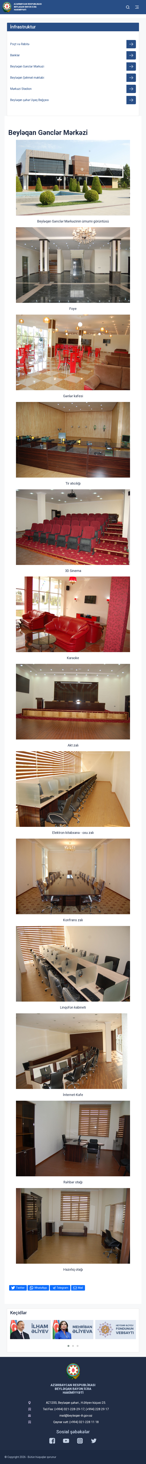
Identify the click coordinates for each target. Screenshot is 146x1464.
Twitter (20, 1287)
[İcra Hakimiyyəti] (7, 7)
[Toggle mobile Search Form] (128, 7)
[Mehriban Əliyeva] (30, 1329)
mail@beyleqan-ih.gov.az (76, 1415)
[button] (68, 1346)
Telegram (62, 1287)
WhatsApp (40, 1287)
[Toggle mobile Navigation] (136, 7)
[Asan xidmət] (115, 1329)
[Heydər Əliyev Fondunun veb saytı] (73, 1329)
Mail (80, 1287)
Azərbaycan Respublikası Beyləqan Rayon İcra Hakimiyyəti (28, 7)
